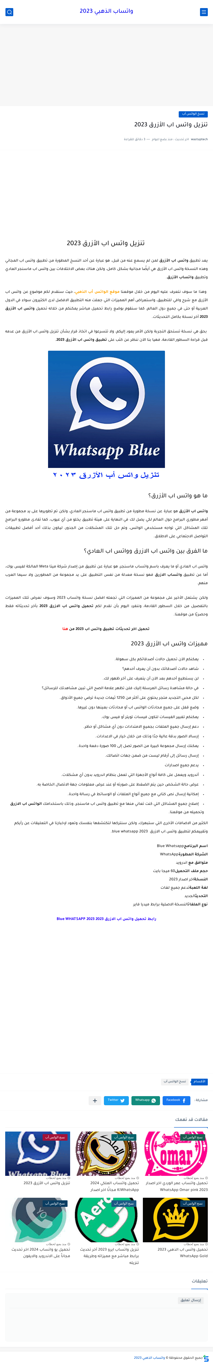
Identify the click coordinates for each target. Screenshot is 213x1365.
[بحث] (9, 12)
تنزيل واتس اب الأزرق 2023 (47, 1184)
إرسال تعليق (191, 1300)
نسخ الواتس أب (193, 114)
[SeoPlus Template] (206, 1358)
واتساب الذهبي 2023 (106, 12)
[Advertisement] (106, 65)
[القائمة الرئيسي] (204, 12)
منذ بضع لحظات (194, 1178)
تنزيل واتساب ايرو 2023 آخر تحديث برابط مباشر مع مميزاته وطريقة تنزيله (109, 1256)
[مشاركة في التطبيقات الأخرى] (95, 1100)
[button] (176, 1100)
